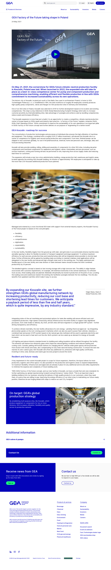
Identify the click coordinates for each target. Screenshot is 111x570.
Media (82, 515)
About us (83, 506)
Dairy (58, 512)
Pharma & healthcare (64, 537)
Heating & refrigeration (64, 523)
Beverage (60, 506)
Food (58, 520)
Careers (82, 517)
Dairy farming (61, 515)
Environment (61, 517)
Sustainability (84, 509)
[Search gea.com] (45, 3)
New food (60, 531)
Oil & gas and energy (64, 534)
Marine (59, 528)
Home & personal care (64, 526)
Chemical (60, 509)
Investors (83, 512)
